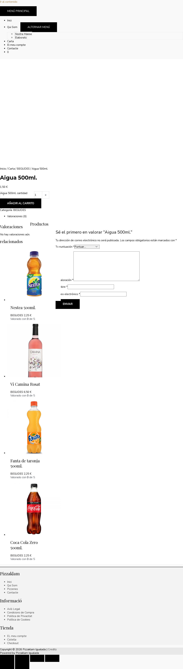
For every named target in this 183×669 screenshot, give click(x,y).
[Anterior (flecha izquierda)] (7, 665)
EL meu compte (17, 636)
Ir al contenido (8, 2)
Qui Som (12, 585)
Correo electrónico (68, 294)
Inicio (3, 169)
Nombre (62, 287)
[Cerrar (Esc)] (7, 658)
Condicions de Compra (20, 612)
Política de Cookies (18, 619)
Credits (52, 649)
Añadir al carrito (20, 203)
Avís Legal (13, 609)
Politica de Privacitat (19, 616)
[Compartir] (22, 658)
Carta (11, 169)
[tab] (95, 216)
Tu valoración (64, 280)
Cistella (11, 639)
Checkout (13, 643)
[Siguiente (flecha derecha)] (22, 665)
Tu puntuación (65, 247)
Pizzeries (12, 589)
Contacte (12, 592)
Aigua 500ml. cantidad (13, 193)
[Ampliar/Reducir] (52, 658)
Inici (9, 582)
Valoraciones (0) (17, 216)
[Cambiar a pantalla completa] (37, 658)
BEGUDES (23, 169)
